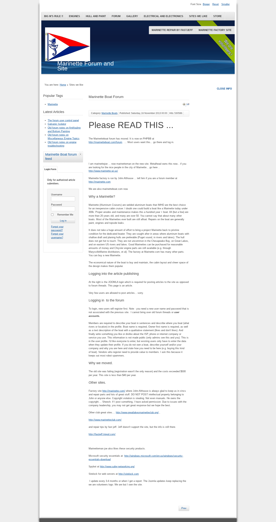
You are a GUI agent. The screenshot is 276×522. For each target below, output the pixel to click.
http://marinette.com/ (113, 390)
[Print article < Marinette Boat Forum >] (184, 104)
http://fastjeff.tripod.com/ (102, 434)
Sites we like (198, 16)
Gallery (132, 16)
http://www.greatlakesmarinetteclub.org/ (137, 412)
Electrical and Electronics (163, 16)
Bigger (206, 4)
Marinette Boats (110, 113)
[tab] (81, 154)
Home (63, 84)
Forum (116, 16)
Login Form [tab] (50, 169)
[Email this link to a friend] (187, 104)
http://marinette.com (100, 181)
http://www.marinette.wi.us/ (103, 170)
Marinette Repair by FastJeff (172, 30)
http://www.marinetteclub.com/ (105, 419)
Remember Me (65, 214)
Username (56, 194)
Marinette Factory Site (215, 30)
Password (56, 204)
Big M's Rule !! (53, 16)
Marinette (53, 104)
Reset (215, 4)
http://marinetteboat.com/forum (105, 142)
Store (217, 16)
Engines (74, 16)
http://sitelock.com (128, 473)
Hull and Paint (96, 16)
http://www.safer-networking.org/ (117, 466)
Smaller (225, 4)
